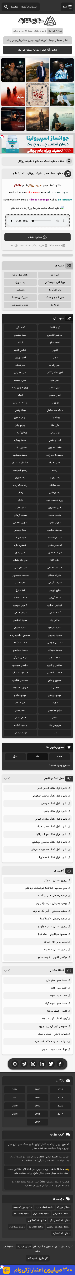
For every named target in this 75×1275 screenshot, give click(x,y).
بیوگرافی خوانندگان (55, 282)
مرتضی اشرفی (20, 658)
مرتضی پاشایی (54, 665)
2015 (15, 1114)
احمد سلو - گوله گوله (56, 1003)
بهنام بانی (55, 418)
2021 (15, 1098)
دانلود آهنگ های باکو (59, 1220)
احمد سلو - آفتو (59, 988)
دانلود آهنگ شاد (17, 1227)
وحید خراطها (20, 725)
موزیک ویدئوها (20, 297)
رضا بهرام (55, 478)
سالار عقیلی (20, 508)
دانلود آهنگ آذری (41, 1214)
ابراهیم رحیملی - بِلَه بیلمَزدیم (52, 903)
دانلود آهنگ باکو (21, 1214)
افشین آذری (20, 350)
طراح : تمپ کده (36, 1258)
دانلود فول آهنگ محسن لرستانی (50, 842)
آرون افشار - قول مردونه (55, 1019)
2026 (60, 1090)
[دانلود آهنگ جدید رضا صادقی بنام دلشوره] (13, 119)
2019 (37, 1106)
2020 (60, 1106)
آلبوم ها (55, 275)
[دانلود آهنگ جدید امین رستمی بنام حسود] (37, 119)
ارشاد (20, 343)
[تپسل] (2, 137)
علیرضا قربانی (55, 583)
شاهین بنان (20, 545)
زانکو (20, 500)
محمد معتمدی (20, 650)
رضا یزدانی (54, 493)
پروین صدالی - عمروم (56, 950)
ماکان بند (55, 620)
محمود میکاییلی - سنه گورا (53, 934)
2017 (60, 1114)
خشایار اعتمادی (20, 463)
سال (15, 757)
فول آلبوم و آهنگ (55, 297)
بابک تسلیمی (20, 403)
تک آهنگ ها (25, 245)
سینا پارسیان (20, 530)
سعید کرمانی (20, 515)
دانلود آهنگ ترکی (61, 1214)
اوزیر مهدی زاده (20, 388)
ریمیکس (20, 290)
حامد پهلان (20, 440)
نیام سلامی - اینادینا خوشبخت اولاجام (46, 888)
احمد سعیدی (20, 335)
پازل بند (55, 425)
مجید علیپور (20, 628)
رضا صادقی (55, 485)
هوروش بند (55, 725)
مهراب (55, 703)
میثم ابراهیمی (55, 710)
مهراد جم (20, 703)
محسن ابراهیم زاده (20, 635)
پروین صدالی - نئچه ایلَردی (53, 926)
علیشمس (20, 583)
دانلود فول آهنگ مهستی (54, 804)
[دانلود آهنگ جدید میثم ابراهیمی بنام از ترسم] (62, 70)
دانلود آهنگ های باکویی (58, 1227)
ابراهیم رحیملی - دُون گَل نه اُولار (50, 911)
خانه (62, 161)
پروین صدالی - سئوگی (55, 880)
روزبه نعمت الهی (54, 500)
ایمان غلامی (54, 395)
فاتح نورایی (55, 590)
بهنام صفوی (20, 418)
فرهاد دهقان (20, 598)
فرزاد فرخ (20, 590)
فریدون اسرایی (54, 605)
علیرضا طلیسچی (20, 575)
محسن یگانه (20, 643)
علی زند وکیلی (20, 560)
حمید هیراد (55, 463)
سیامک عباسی (54, 530)
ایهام (20, 395)
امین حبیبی (20, 380)
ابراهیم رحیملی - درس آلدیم (53, 896)
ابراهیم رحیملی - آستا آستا (54, 919)
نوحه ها (55, 305)
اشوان (55, 350)
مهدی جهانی (55, 695)
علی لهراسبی (20, 568)
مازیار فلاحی (20, 613)
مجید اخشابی (20, 620)
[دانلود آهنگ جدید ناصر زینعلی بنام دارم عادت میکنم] (62, 94)
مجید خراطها (55, 628)
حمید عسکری (20, 455)
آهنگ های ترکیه (20, 275)
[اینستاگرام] (33, 1064)
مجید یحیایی (55, 635)
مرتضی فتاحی (54, 673)
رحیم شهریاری (20, 470)
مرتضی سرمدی (20, 665)
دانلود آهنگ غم (36, 1227)
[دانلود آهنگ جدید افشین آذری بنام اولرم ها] (37, 70)
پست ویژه (20, 282)
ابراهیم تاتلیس (54, 335)
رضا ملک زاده (20, 485)
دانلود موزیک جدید (22, 1207)
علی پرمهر (20, 553)
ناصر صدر (20, 710)
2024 (15, 1090)
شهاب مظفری (55, 553)
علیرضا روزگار (38, 245)
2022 (37, 1098)
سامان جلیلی (55, 515)
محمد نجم (54, 658)
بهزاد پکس (20, 410)
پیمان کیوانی (20, 433)
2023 (60, 1098)
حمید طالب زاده (54, 455)
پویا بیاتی (55, 433)
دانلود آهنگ (35, 237)
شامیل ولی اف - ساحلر (55, 942)
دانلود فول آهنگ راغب (55, 811)
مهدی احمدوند (20, 688)
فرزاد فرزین (55, 598)
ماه (37, 757)
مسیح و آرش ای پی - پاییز (53, 1026)
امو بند (54, 358)
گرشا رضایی (55, 613)
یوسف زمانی (20, 733)
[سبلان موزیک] (37, 24)
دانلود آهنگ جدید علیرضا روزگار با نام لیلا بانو (38, 174)
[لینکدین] (42, 1064)
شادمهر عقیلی (55, 545)
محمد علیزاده (55, 650)
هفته (59, 757)
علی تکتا (54, 560)
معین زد (54, 688)
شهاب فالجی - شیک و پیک (53, 1034)
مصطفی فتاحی (20, 680)
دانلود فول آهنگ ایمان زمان (52, 788)
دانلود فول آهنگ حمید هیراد (52, 827)
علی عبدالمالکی (54, 568)
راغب (54, 470)
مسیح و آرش (55, 680)
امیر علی (54, 380)
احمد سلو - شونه (58, 996)
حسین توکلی (20, 448)
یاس (54, 733)
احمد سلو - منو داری (57, 980)
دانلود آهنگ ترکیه (61, 1233)
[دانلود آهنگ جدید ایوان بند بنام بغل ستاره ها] (13, 70)
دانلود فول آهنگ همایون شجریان (49, 850)
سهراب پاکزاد (54, 523)
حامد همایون (55, 448)
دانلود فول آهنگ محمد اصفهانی (50, 796)
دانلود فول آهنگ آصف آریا (53, 857)
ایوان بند (54, 403)
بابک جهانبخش (55, 410)
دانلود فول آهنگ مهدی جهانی (51, 819)
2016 (37, 1114)
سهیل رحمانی (20, 523)
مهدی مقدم (20, 695)
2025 (37, 1090)
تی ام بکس (55, 440)
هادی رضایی (20, 718)
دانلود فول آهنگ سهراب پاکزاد (51, 834)
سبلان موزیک (63, 1207)
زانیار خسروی (55, 508)
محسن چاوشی (55, 643)
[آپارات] (15, 1064)
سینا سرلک (20, 538)
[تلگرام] (24, 1064)
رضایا (20, 493)
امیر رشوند (54, 365)
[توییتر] (51, 1064)
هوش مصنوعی (20, 305)
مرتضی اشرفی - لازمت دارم (53, 957)
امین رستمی (54, 388)
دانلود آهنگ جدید (44, 1207)
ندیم (54, 718)
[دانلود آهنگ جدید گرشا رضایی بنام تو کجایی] (62, 119)
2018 (15, 1106)
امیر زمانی (20, 365)
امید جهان (20, 358)
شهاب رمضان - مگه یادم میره (51, 1042)
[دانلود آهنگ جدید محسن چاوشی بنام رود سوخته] (37, 94)
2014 (37, 1122)
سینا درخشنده (55, 538)
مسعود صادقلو (20, 673)
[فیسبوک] (60, 1064)
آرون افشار (54, 328)
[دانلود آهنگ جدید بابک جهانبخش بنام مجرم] (13, 94)
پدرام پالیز (20, 425)
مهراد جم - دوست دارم (55, 1049)
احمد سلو (55, 343)
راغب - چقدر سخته (57, 1011)
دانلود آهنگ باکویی (37, 1220)
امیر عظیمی (20, 373)
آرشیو (7, 779)
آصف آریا (20, 328)
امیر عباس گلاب (55, 373)
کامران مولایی (20, 605)
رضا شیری (20, 478)
